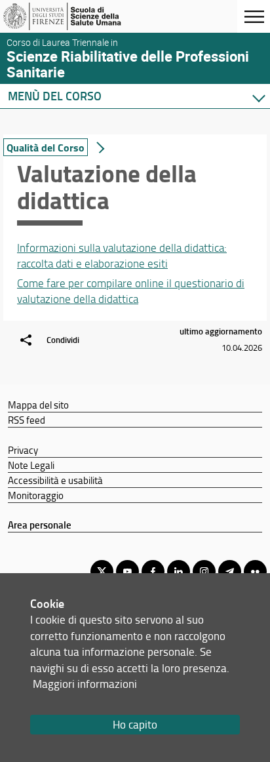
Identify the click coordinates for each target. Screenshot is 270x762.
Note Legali (31, 465)
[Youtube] (127, 571)
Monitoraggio (36, 495)
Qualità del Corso (46, 147)
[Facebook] (153, 571)
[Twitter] (101, 571)
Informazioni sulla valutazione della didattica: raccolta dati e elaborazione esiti (122, 255)
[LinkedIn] (178, 571)
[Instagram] (204, 571)
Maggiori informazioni (85, 683)
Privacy (23, 450)
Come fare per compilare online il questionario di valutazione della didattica (130, 290)
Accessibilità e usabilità (55, 480)
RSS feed (26, 419)
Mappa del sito (38, 404)
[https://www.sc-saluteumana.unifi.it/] (74, 16)
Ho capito (135, 724)
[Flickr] (255, 571)
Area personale (39, 524)
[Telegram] (229, 571)
